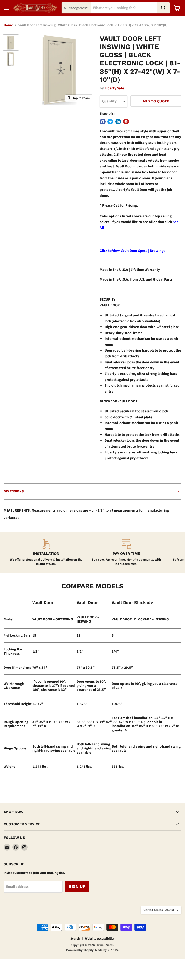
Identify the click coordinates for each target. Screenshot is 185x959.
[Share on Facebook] (103, 121)
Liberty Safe (114, 88)
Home (8, 25)
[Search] (163, 7)
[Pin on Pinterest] (126, 121)
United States (158, 910)
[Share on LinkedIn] (118, 121)
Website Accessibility (100, 938)
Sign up (77, 886)
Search (75, 938)
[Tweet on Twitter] (110, 121)
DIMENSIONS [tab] (14, 491)
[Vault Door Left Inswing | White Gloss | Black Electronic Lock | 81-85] (11, 42)
